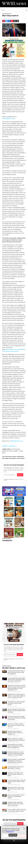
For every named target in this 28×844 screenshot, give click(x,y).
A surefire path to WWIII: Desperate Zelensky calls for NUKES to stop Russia (17, 782)
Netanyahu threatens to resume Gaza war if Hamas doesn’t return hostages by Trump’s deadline (16, 753)
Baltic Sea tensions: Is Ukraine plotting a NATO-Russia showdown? (16, 739)
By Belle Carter (16, 763)
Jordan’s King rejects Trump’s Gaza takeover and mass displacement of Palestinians (16, 711)
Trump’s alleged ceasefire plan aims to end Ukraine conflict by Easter (17, 810)
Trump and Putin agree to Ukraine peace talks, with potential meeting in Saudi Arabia (16, 718)
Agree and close (12, 835)
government (5, 451)
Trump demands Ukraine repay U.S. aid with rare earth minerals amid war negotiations (16, 672)
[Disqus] (14, 562)
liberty (12, 451)
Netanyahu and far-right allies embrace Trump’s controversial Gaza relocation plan (15, 804)
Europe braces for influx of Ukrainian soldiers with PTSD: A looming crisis (15, 733)
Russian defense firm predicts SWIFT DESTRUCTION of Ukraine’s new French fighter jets (16, 746)
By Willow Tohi (16, 682)
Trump (21, 451)
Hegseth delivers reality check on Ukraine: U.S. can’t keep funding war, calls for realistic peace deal (17, 696)
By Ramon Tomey (16, 749)
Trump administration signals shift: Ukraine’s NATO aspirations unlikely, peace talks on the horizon (16, 680)
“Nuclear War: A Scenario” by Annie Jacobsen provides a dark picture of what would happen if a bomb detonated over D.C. (16, 688)
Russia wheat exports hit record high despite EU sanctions (15, 767)
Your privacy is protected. (8, 479)
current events (15, 449)
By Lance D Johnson (17, 713)
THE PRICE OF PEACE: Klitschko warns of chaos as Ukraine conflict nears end (16, 725)
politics (16, 451)
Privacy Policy (10, 831)
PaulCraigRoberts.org (8, 118)
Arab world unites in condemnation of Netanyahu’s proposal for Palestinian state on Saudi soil (16, 761)
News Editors (12, 18)
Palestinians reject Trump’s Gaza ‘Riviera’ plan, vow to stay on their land (16, 789)
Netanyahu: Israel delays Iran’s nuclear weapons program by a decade (15, 774)
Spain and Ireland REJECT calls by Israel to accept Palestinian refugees (16, 796)
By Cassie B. (15, 675)
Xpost (3, 453)
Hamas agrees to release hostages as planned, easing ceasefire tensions (16, 703)
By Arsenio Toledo (16, 691)
